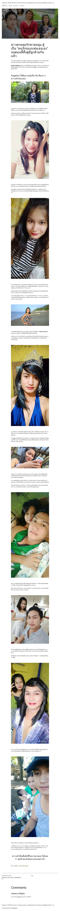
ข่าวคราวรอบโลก (9, 877)
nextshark (16, 865)
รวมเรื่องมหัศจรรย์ (17, 877)
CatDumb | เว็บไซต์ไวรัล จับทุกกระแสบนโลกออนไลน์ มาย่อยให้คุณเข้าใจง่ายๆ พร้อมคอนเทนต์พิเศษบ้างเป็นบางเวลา (28, 2)
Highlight (4, 877)
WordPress (14, 908)
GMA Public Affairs (23, 865)
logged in (19, 896)
